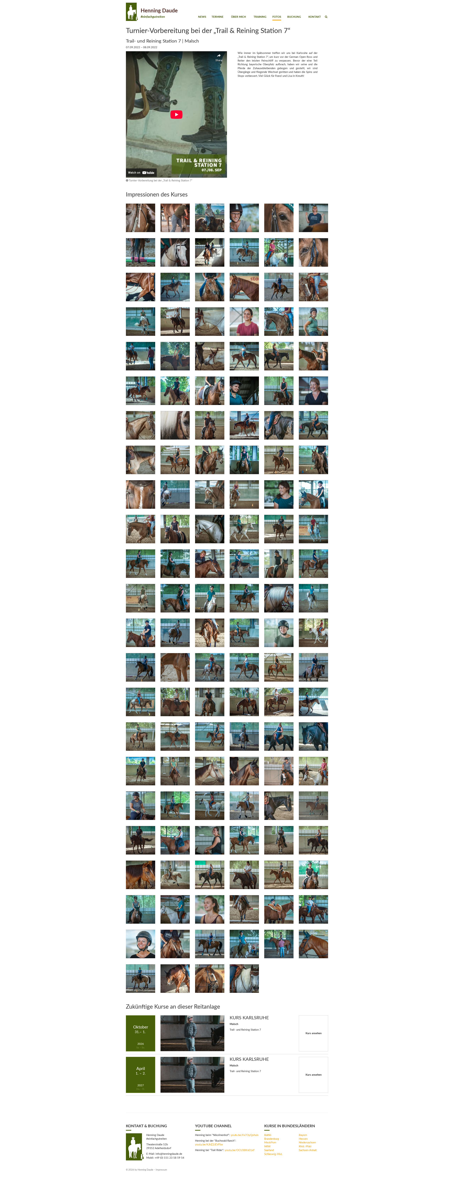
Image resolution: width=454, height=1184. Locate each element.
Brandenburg (271, 1139)
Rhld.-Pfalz (305, 1146)
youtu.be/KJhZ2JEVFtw (209, 1144)
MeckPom (270, 1142)
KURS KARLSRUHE (249, 1018)
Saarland (269, 1150)
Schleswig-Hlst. (273, 1154)
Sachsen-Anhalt (308, 1150)
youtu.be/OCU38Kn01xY (239, 1150)
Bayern (303, 1135)
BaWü (267, 1135)
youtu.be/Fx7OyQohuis (245, 1135)
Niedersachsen (307, 1142)
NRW (267, 1146)
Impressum (161, 1170)
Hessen (303, 1139)
